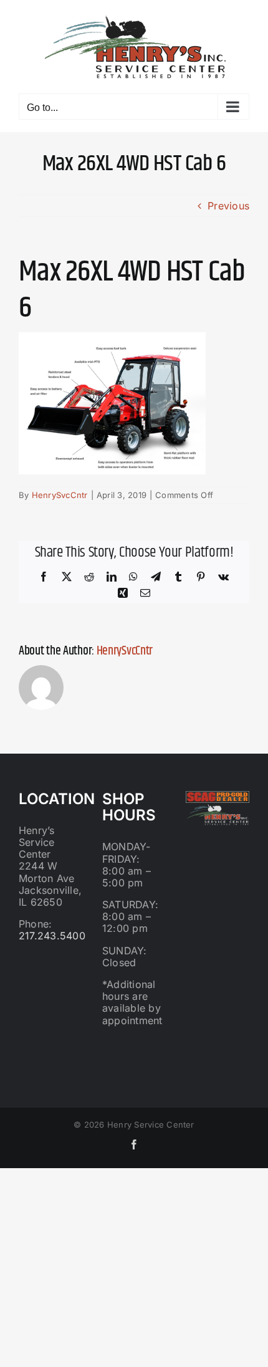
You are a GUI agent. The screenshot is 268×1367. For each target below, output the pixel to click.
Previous (228, 205)
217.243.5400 (52, 935)
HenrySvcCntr (60, 495)
